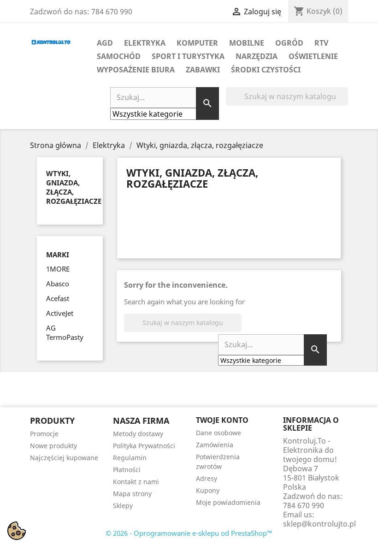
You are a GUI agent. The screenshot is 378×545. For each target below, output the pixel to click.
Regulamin (130, 457)
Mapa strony (132, 493)
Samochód (119, 56)
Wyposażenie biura (136, 70)
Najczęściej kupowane (64, 457)
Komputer (197, 43)
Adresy (206, 478)
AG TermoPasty (64, 332)
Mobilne (246, 43)
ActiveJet (59, 313)
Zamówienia (214, 444)
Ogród (289, 43)
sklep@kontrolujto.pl (319, 524)
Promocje (44, 433)
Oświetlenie (313, 56)
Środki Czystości (266, 70)
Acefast (57, 298)
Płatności (127, 469)
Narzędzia (257, 56)
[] (344, 102)
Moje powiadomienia (228, 502)
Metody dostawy (138, 433)
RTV (321, 43)
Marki (57, 255)
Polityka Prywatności (144, 445)
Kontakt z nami (136, 481)
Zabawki (203, 70)
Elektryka (144, 43)
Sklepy (123, 505)
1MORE (58, 268)
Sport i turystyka (188, 56)
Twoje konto (222, 420)
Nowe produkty (53, 445)
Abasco (57, 283)
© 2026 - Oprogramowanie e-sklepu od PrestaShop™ (189, 533)
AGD (105, 43)
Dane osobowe (218, 432)
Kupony (207, 490)
